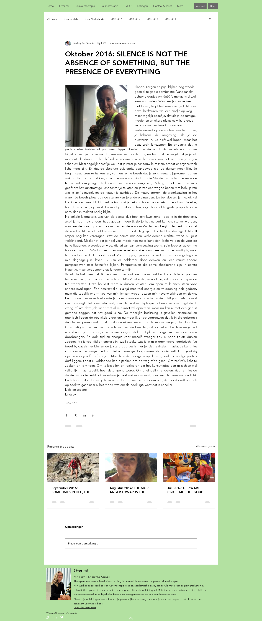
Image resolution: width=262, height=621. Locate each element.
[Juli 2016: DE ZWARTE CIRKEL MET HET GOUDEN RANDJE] (189, 467)
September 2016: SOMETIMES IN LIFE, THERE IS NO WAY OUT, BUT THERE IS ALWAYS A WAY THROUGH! (73, 490)
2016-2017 (116, 18)
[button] (210, 19)
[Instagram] (47, 617)
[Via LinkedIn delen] (84, 415)
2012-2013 (152, 18)
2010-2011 (170, 18)
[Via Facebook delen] (66, 415)
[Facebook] (52, 617)
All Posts (52, 18)
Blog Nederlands (94, 18)
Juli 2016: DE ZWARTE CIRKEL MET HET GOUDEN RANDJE (187, 490)
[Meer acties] (195, 43)
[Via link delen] (93, 415)
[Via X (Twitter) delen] (75, 415)
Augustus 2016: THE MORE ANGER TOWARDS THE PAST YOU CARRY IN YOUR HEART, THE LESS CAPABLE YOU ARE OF (130, 490)
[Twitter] (62, 617)
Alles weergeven (205, 446)
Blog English (71, 18)
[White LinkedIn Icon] (57, 617)
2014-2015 (134, 18)
